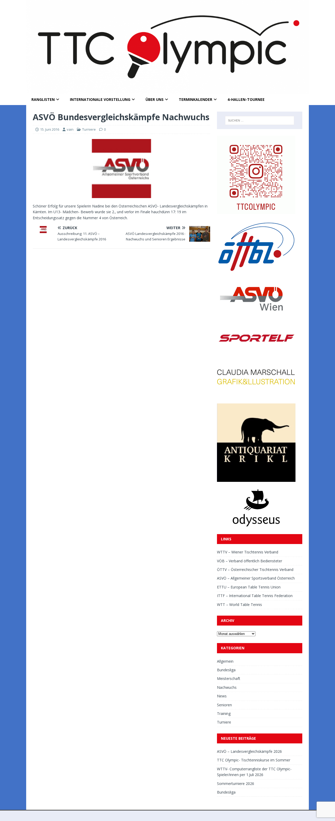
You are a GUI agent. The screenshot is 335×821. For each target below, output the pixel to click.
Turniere (89, 129)
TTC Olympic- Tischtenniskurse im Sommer (253, 760)
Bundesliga (226, 669)
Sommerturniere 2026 (235, 783)
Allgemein (225, 661)
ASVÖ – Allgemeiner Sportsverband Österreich (256, 578)
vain (70, 129)
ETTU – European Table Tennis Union (249, 587)
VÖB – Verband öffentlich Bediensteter (249, 560)
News (222, 695)
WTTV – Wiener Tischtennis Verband (247, 552)
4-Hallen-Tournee (246, 99)
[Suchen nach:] (259, 120)
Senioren (224, 704)
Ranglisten (43, 99)
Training (224, 713)
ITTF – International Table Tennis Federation (255, 595)
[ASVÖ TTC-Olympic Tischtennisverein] (167, 91)
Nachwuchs (227, 687)
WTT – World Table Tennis (239, 604)
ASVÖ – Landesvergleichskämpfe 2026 (249, 751)
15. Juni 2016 (49, 129)
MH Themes (99, 815)
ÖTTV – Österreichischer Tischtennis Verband (255, 569)
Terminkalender (195, 99)
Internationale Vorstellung (100, 99)
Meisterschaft (228, 678)
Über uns (155, 99)
